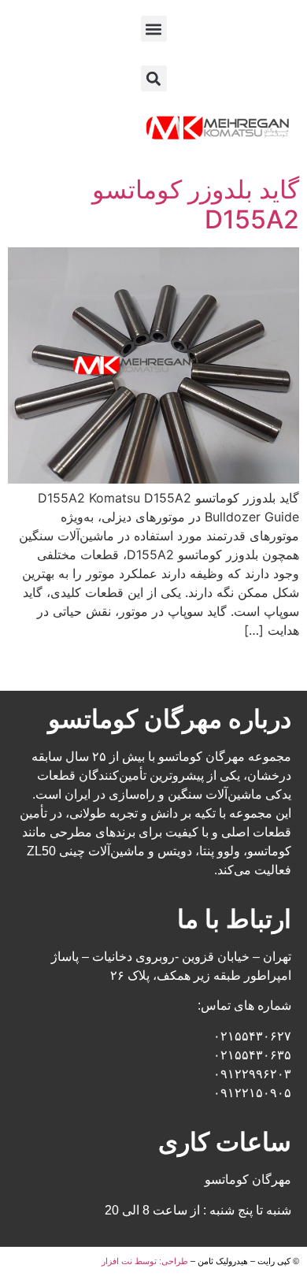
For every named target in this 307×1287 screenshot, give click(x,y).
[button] (154, 29)
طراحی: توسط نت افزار (145, 1261)
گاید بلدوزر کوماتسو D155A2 (195, 204)
